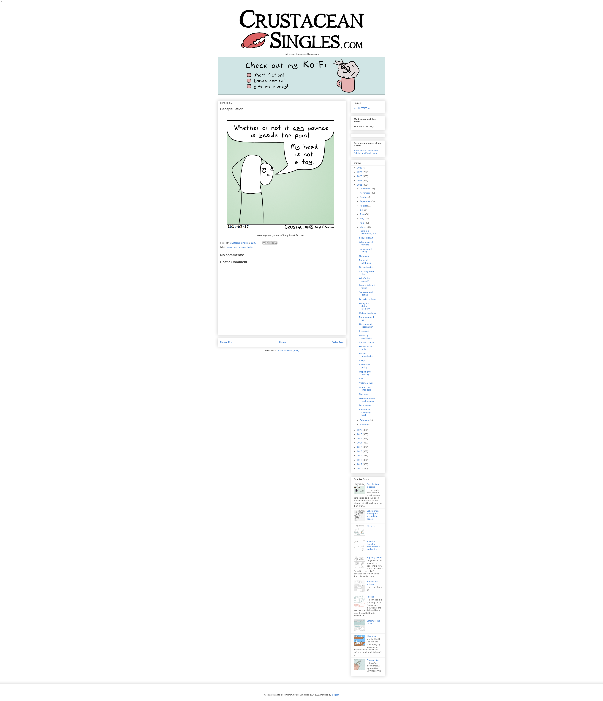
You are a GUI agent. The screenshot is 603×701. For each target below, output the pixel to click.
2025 (360, 167)
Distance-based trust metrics (367, 399)
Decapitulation (366, 267)
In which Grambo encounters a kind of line (373, 545)
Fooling (370, 596)
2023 (360, 176)
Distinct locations (367, 313)
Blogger (335, 695)
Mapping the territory (365, 373)
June (362, 214)
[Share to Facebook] (272, 243)
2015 (360, 451)
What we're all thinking (366, 243)
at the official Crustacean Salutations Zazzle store (366, 151)
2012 (360, 464)
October (364, 197)
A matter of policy (364, 366)
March (363, 227)
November (365, 193)
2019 (360, 434)
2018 (360, 438)
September (365, 201)
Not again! (364, 256)
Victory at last (365, 383)
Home (282, 342)
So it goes (364, 394)
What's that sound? (364, 279)
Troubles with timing (365, 250)
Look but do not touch (367, 286)
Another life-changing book (365, 412)
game (229, 247)
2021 (360, 185)
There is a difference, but (367, 232)
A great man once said (365, 388)
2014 (360, 455)
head (236, 247)
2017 (360, 442)
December (365, 188)
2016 (360, 447)
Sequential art (366, 237)
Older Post (338, 342)
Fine (361, 378)
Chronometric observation (366, 325)
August (363, 205)
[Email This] (264, 243)
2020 (360, 430)
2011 (359, 468)
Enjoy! (362, 360)
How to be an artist (365, 347)
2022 (360, 180)
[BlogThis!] (267, 243)
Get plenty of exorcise (373, 485)
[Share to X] (270, 243)
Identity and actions (372, 582)
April (362, 223)
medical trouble (246, 247)
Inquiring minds (374, 557)
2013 (360, 460)
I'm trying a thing (367, 299)
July (362, 210)
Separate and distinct (366, 293)
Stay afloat (372, 636)
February (364, 420)
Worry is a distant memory (364, 306)
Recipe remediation (366, 354)
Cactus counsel (366, 342)
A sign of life (373, 660)
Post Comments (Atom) (288, 350)
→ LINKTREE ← (362, 108)
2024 (360, 172)
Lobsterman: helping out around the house (373, 515)
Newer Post (226, 342)
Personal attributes (365, 261)
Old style (371, 526)
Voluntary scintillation (365, 336)
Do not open (365, 405)
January (364, 424)
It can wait (364, 331)
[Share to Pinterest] (275, 243)
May (362, 218)
